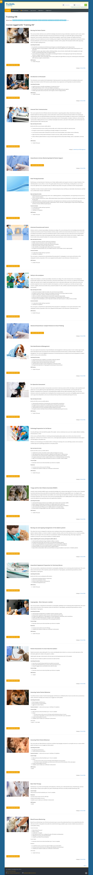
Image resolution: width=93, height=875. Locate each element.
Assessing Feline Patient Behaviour (40, 740)
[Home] (10, 4)
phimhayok (15, 20)
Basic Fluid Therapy (36, 784)
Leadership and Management (79, 149)
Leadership (56, 20)
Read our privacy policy (11, 871)
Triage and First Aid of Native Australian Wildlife (44, 488)
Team (65, 20)
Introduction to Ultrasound (38, 76)
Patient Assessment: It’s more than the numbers (44, 648)
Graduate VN (44, 20)
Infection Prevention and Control (40, 227)
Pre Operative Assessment (38, 384)
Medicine (39, 20)
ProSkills (8, 10)
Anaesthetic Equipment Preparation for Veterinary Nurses (46, 565)
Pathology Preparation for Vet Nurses (41, 428)
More (85, 865)
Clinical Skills (51, 20)
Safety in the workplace (37, 275)
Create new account (75, 7)
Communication (27, 20)
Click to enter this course (13, 65)
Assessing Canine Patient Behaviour (40, 692)
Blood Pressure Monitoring (38, 819)
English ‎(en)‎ (48, 10)
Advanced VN (20, 20)
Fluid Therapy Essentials (37, 178)
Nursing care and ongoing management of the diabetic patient (48, 528)
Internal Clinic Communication (39, 109)
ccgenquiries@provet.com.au (30, 872)
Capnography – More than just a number (42, 602)
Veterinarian (34, 20)
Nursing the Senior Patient (38, 30)
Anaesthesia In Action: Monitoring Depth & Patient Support (47, 158)
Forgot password (83, 7)
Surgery (61, 20)
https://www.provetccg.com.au (13, 872)
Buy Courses (33, 10)
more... (68, 20)
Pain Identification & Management (40, 346)
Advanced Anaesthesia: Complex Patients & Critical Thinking (47, 325)
